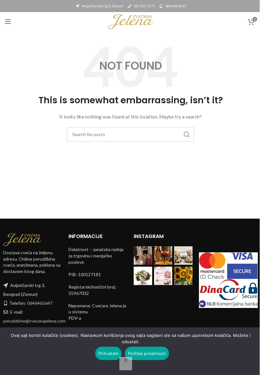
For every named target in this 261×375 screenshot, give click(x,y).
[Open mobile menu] (8, 21)
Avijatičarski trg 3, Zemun (102, 6)
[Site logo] (130, 21)
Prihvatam (108, 353)
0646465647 (40, 303)
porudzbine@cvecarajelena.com (34, 321)
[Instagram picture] (143, 255)
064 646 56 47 (175, 6)
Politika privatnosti (147, 353)
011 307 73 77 (144, 6)
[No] (125, 363)
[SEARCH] (187, 134)
